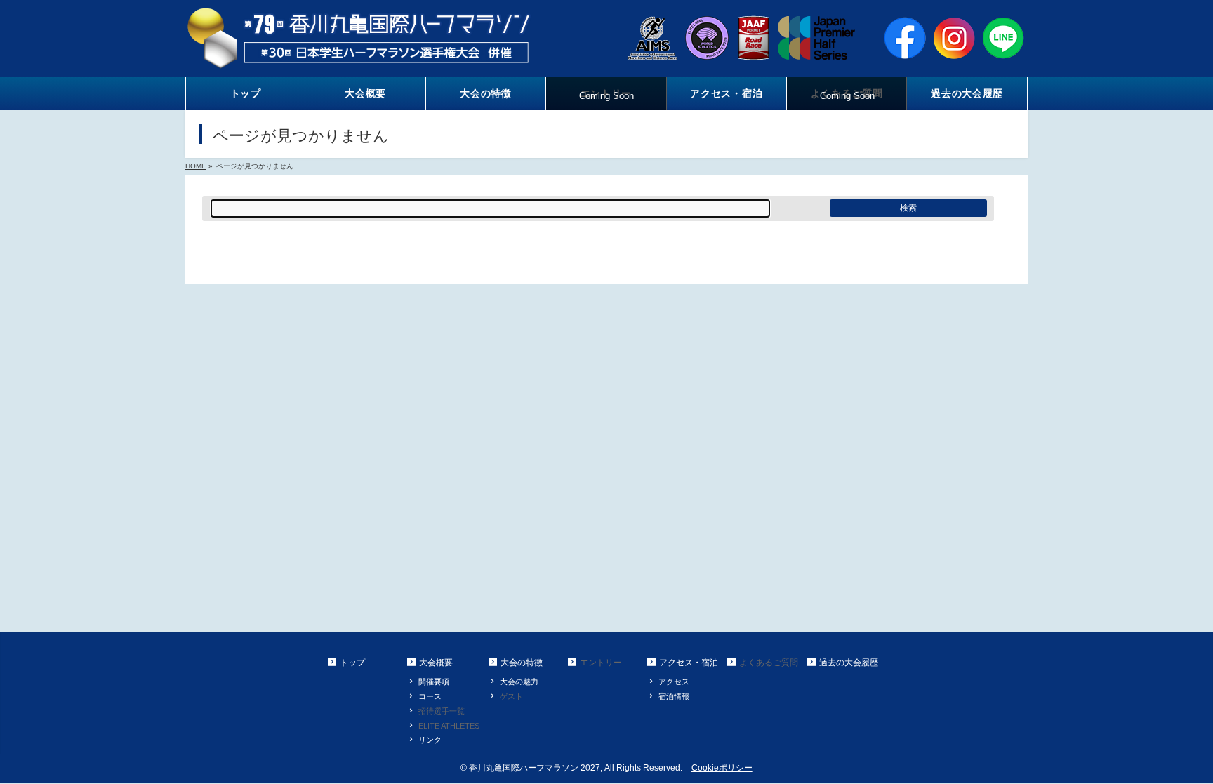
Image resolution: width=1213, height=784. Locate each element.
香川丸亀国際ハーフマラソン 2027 (534, 768)
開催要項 (433, 681)
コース (430, 696)
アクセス (673, 681)
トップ (352, 662)
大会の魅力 (519, 681)
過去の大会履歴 (848, 662)
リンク (430, 740)
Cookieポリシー (722, 768)
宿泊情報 (673, 696)
